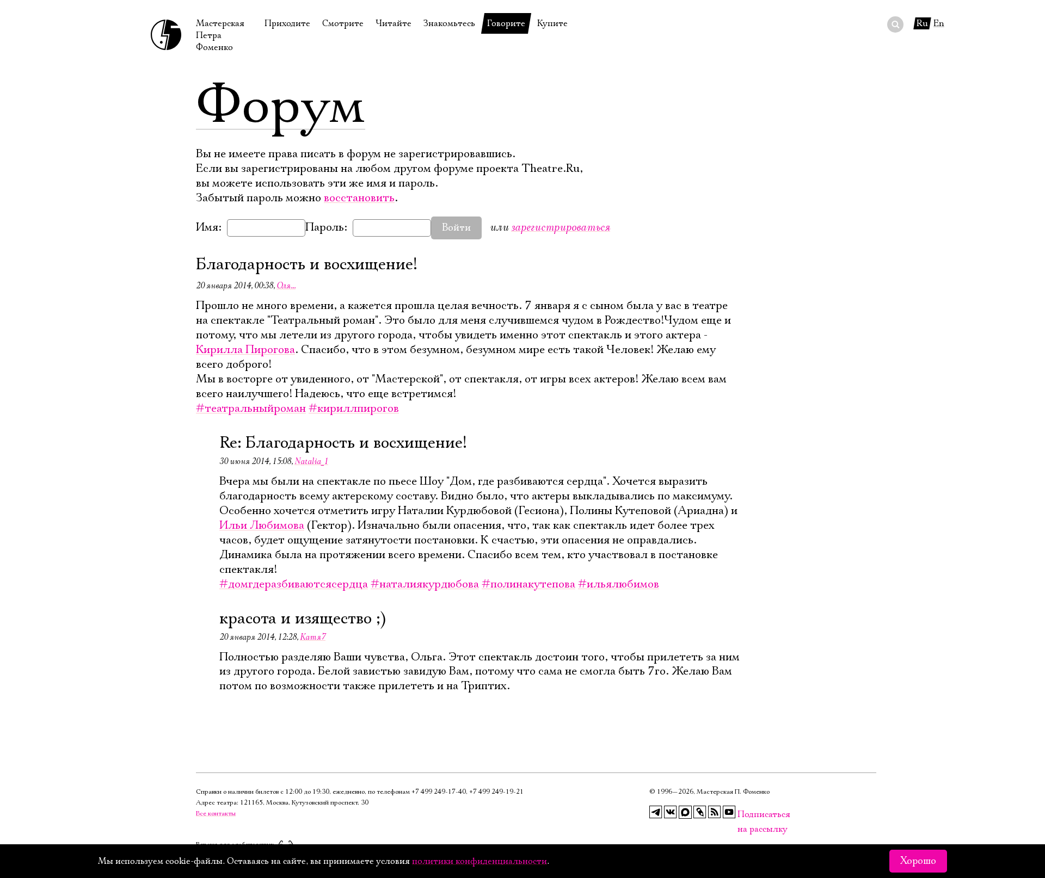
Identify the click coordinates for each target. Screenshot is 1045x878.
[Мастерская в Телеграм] (655, 812)
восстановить (359, 198)
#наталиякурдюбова (425, 584)
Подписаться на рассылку (744, 814)
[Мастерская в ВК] (670, 812)
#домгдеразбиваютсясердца (293, 584)
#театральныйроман (251, 408)
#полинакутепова (528, 584)
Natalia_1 (311, 461)
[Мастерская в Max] (685, 812)
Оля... (286, 285)
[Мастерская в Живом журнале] (699, 812)
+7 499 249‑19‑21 (496, 792)
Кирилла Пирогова (245, 350)
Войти (456, 228)
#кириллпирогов (354, 408)
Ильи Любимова (261, 525)
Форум (280, 106)
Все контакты (216, 813)
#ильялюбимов (618, 584)
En (938, 23)
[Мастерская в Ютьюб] (729, 812)
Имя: (209, 227)
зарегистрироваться (560, 227)
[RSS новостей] (714, 812)
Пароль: (326, 227)
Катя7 (312, 637)
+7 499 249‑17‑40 (438, 792)
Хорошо (918, 861)
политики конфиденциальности (479, 861)
